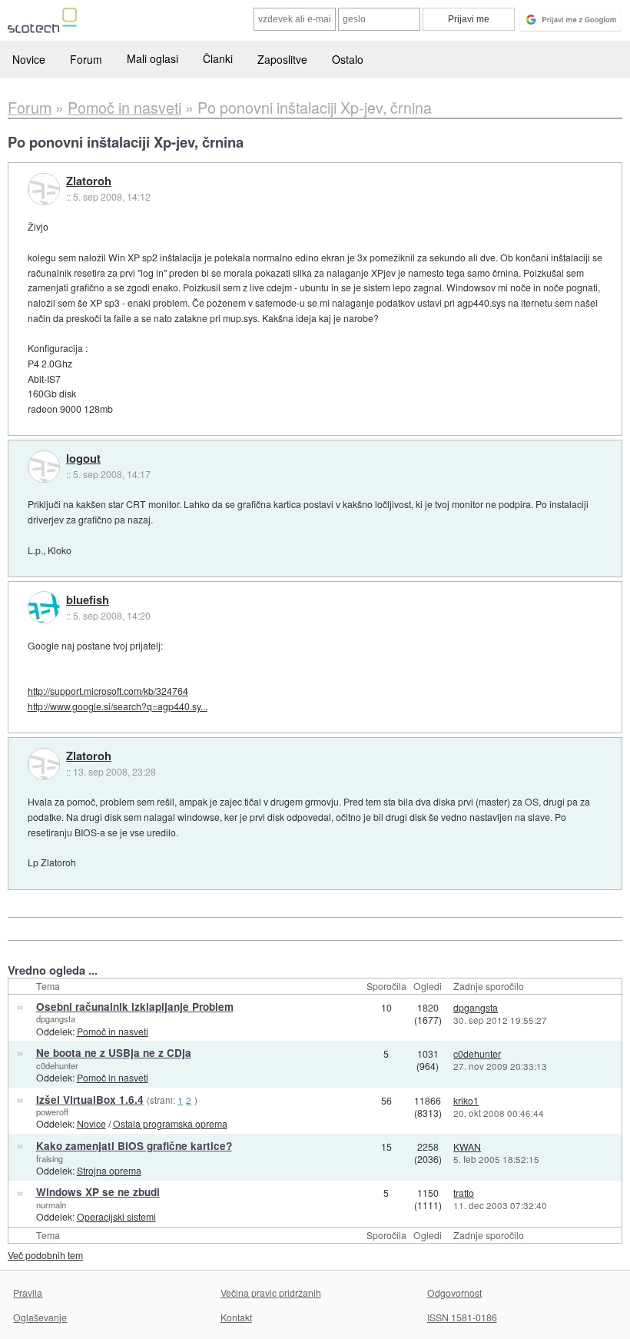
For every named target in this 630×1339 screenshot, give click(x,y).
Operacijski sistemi (116, 1216)
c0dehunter (57, 1065)
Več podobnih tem (45, 1254)
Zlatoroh (88, 181)
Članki (218, 58)
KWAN (467, 1146)
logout (83, 459)
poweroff (52, 1111)
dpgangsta (55, 1018)
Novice (28, 59)
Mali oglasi (152, 58)
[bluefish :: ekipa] (44, 607)
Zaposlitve (282, 59)
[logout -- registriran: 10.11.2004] (44, 466)
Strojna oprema (109, 1170)
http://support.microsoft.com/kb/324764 (108, 690)
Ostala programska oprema (170, 1123)
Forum (86, 59)
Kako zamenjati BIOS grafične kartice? (134, 1145)
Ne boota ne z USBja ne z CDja (113, 1052)
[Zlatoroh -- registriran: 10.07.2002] (44, 189)
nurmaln (51, 1204)
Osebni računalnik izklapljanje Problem (135, 1006)
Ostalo (347, 59)
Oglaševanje (40, 1317)
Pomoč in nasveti (112, 1031)
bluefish (87, 600)
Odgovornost (454, 1292)
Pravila (27, 1292)
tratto (463, 1192)
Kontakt (236, 1317)
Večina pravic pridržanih (270, 1292)
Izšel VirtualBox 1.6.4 (90, 1099)
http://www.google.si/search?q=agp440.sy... (117, 706)
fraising (49, 1158)
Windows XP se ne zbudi (98, 1191)
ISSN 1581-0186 (462, 1317)
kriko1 (466, 1100)
